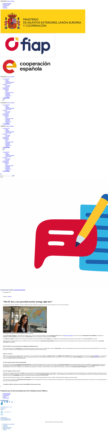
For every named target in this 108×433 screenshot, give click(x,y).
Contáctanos (4, 400)
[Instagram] (4, 402)
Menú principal (3, 1)
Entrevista (10, 296)
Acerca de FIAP (6, 78)
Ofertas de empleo (6, 4)
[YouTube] (7, 402)
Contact (4, 396)
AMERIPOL (96, 355)
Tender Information (7, 393)
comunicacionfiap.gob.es (5, 419)
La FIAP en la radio (9, 92)
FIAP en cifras (8, 83)
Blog (6, 91)
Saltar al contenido (10, 1)
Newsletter (8, 94)
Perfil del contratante (7, 3)
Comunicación (6, 88)
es (0, 174)
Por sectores (8, 85)
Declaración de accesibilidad (8, 424)
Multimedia (8, 93)
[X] (12, 402)
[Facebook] (9, 402)
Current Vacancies (6, 394)
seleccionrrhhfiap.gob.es (5, 418)
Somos (7, 79)
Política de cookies (6, 428)
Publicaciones (8, 95)
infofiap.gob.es (3, 417)
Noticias (7, 90)
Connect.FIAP (6, 5)
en (0, 173)
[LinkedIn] (2, 402)
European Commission (68, 335)
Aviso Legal (5, 426)
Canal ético (5, 7)
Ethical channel (6, 397)
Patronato (7, 81)
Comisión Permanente (10, 82)
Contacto (5, 6)
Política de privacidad (7, 427)
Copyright (5, 425)
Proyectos (5, 84)
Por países (8, 86)
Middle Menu (3, 126)
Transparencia (5, 87)
